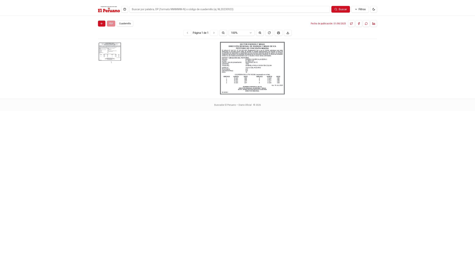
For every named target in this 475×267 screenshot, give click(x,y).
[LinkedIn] (373, 23)
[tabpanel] (237, 62)
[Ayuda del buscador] (124, 9)
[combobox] (242, 33)
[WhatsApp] (366, 23)
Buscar (343, 9)
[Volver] (101, 24)
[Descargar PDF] (288, 33)
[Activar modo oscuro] (373, 9)
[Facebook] (359, 23)
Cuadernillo (125, 23)
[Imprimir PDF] (278, 33)
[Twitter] (351, 23)
